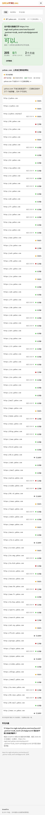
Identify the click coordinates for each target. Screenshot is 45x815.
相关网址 (13, 12)
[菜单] (41, 3)
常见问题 (22, 12)
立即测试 (9, 60)
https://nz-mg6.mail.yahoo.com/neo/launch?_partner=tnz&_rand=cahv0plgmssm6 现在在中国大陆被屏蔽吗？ (22, 730)
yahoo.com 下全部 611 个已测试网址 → (17, 81)
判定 (5, 12)
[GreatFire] (10, 3)
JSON (27, 754)
